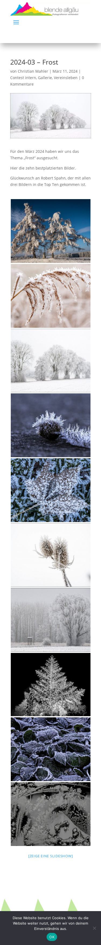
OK (51, 937)
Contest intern (23, 77)
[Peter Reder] (50, 296)
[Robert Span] (50, 361)
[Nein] (94, 928)
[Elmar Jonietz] (50, 814)
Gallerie (45, 77)
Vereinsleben (66, 77)
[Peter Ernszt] (50, 231)
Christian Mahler (33, 71)
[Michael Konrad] (50, 490)
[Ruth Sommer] (50, 425)
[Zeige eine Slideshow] (50, 856)
